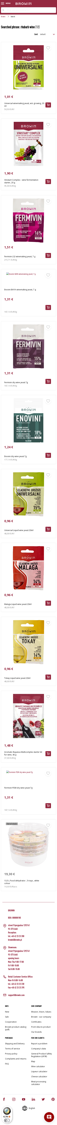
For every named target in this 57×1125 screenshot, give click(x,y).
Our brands (36, 1032)
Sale (7, 1016)
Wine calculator (38, 1066)
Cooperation (11, 1022)
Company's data (38, 1048)
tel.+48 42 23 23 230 (16, 984)
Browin (3, 16)
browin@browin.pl (15, 939)
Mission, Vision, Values (41, 1011)
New (7, 1011)
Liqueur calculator (39, 1071)
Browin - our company (41, 1016)
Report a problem (39, 1043)
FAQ (7, 1063)
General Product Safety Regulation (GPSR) (41, 1055)
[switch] (7, 1120)
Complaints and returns (15, 1058)
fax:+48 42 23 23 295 (16, 987)
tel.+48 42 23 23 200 (16, 936)
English (32, 1108)
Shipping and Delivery (15, 1043)
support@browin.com (16, 995)
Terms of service (12, 1048)
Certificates (36, 1022)
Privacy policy (11, 1053)
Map (33, 1061)
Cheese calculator (39, 1076)
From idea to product (41, 1027)
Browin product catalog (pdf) (15, 1028)
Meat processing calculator (38, 1083)
